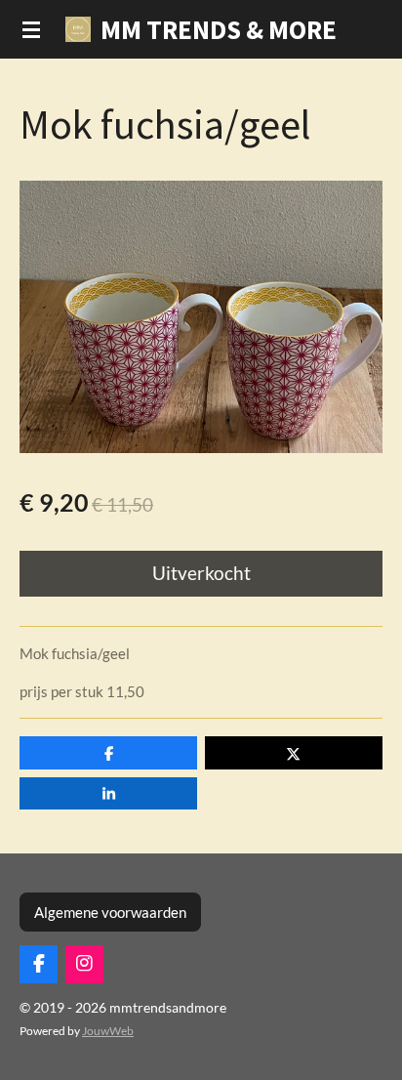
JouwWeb (108, 1030)
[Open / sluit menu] (31, 29)
